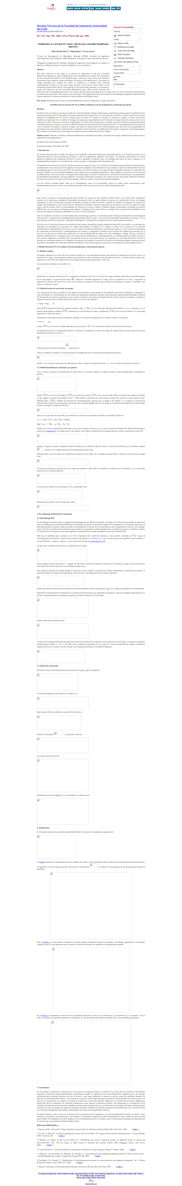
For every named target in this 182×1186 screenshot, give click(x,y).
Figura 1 (42, 862)
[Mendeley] (115, 77)
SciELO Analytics (123, 35)
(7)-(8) (91, 403)
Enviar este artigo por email (127, 62)
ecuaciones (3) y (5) (97, 541)
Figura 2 (46, 942)
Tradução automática (125, 58)
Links (135, 1129)
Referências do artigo (125, 47)
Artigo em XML (123, 43)
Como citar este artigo (126, 51)
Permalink (120, 84)
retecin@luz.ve (91, 1184)
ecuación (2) (51, 431)
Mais (118, 77)
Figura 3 (45, 1015)
